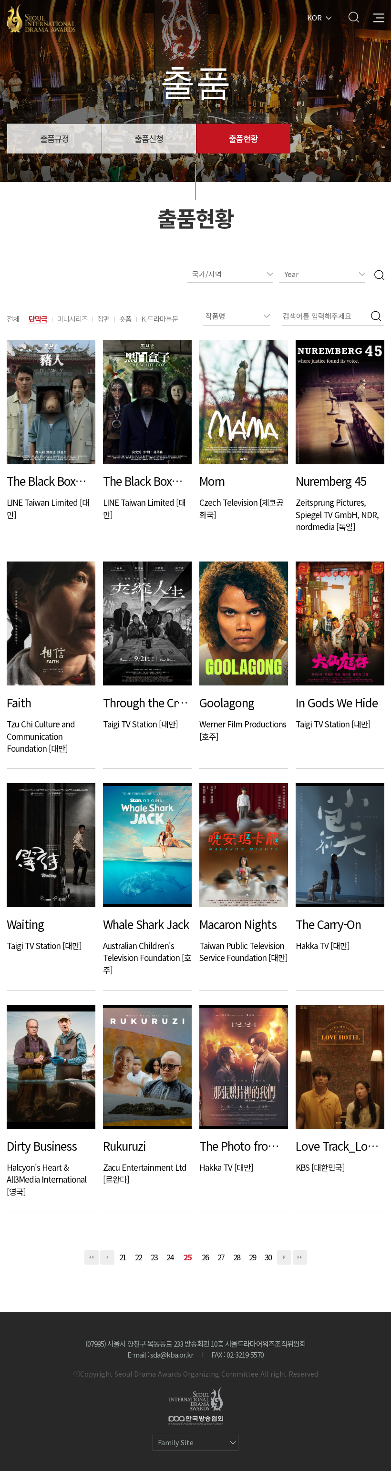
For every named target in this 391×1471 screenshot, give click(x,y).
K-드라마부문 (159, 319)
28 (237, 1257)
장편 (103, 319)
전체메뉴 (378, 16)
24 (170, 1257)
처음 (91, 1257)
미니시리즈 (72, 319)
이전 (107, 1257)
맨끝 (300, 1257)
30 (268, 1257)
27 (221, 1257)
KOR (314, 17)
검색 (353, 16)
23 (154, 1257)
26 (205, 1257)
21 (123, 1257)
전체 (13, 319)
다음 (284, 1257)
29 (253, 1257)
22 (139, 1257)
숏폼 (125, 319)
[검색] (379, 274)
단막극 (38, 319)
